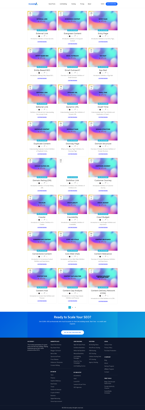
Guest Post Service (56, 345)
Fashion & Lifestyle (56, 389)
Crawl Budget (103, 217)
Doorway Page (72, 144)
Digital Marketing (55, 398)
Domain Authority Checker (109, 387)
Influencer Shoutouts (57, 362)
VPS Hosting (92, 359)
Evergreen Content (72, 33)
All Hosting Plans (93, 345)
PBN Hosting (92, 350)
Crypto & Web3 (55, 392)
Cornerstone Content (42, 254)
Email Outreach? (72, 70)
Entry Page (103, 33)
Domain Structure (103, 144)
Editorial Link (42, 107)
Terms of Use (108, 345)
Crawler (42, 217)
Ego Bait (103, 70)
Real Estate (54, 384)
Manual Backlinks (79, 353)
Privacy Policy (108, 347)
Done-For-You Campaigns (78, 362)
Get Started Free (111, 4)
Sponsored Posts (55, 356)
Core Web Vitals (72, 254)
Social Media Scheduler (107, 392)
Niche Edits (54, 353)
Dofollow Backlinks (79, 347)
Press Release (54, 359)
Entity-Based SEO (42, 70)
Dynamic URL (72, 107)
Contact (106, 372)
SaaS (75, 378)
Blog (105, 360)
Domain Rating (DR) (42, 180)
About (106, 363)
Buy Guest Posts (55, 347)
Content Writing (55, 365)
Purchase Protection (110, 350)
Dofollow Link (72, 180)
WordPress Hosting (94, 347)
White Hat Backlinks (79, 350)
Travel (52, 386)
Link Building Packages (77, 357)
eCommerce (77, 375)
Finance (53, 378)
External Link (42, 33)
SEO (38, 30)
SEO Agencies (78, 387)
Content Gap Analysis (72, 291)
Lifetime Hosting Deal (95, 356)
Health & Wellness (56, 381)
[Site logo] (33, 4)
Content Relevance (103, 254)
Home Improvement (56, 401)
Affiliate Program (109, 369)
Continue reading (42, 41)
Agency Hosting (93, 362)
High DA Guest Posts (79, 345)
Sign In (102, 4)
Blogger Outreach (56, 350)
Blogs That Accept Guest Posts (109, 382)
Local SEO (77, 381)
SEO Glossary (43, 30)
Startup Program (109, 366)
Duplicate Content (42, 144)
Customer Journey (103, 180)
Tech (52, 375)
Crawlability (72, 217)
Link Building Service (79, 366)
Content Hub (42, 291)
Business (53, 395)
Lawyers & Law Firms (80, 384)
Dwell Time (103, 107)
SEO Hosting (92, 353)
